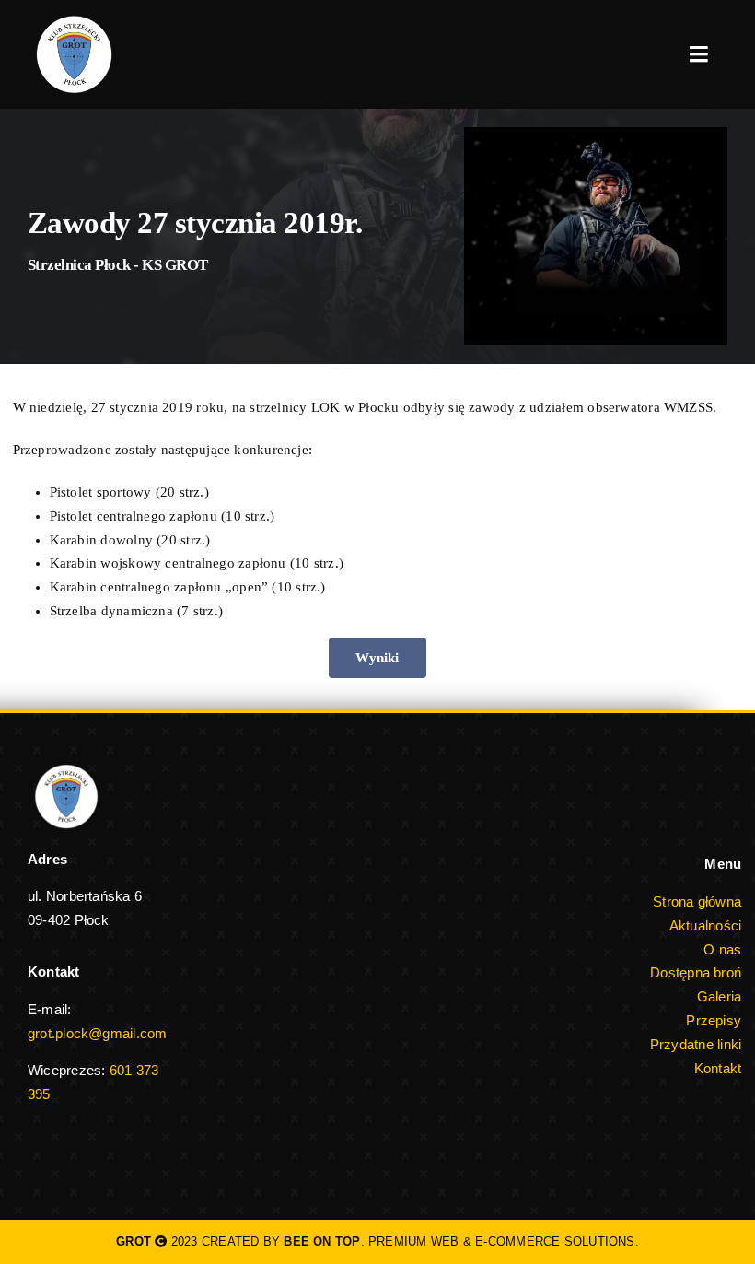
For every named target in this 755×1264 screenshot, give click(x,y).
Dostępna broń (695, 972)
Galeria (719, 996)
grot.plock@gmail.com (98, 1033)
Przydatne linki (695, 1044)
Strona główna (697, 901)
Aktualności (705, 925)
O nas (722, 949)
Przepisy (713, 1020)
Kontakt (718, 1068)
